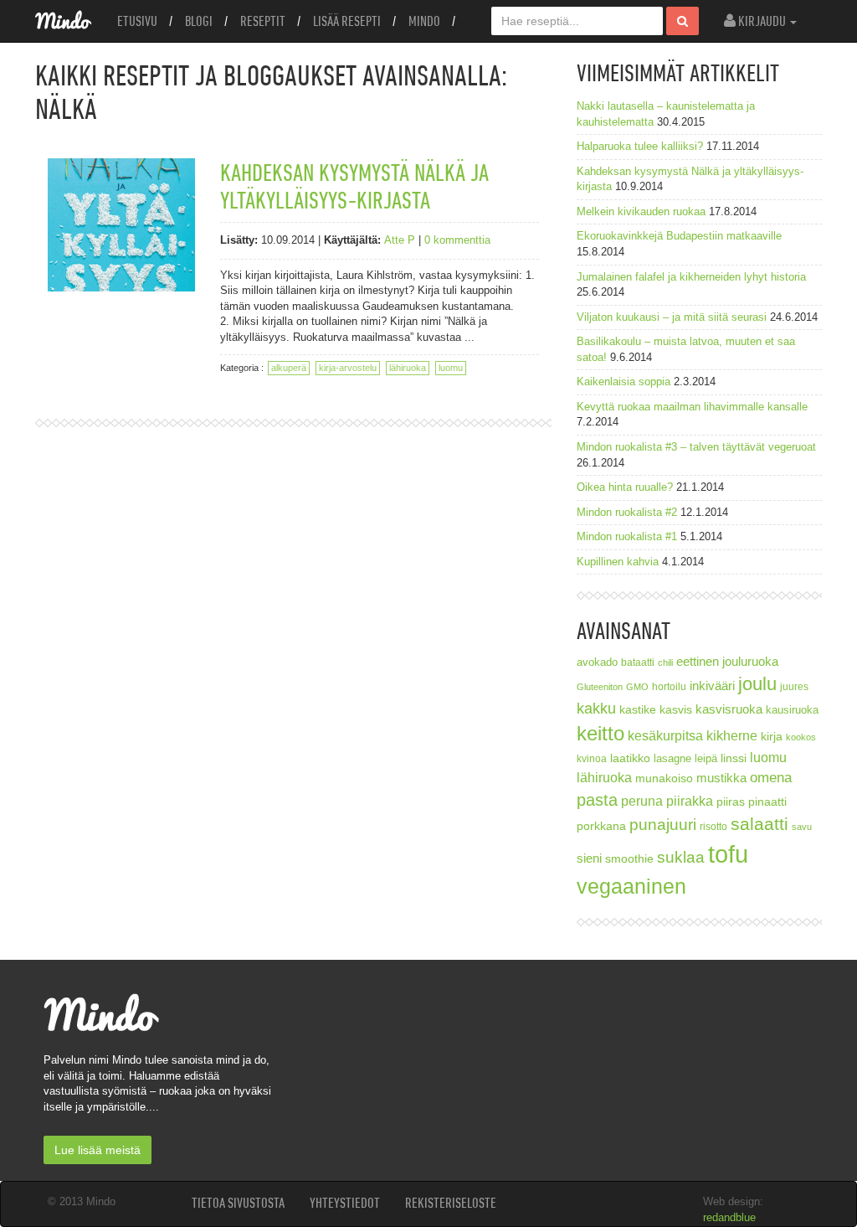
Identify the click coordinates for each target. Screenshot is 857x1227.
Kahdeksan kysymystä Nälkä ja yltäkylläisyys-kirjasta (354, 186)
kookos (801, 737)
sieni (589, 858)
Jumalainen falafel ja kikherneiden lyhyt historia (691, 277)
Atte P (399, 240)
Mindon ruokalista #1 (627, 536)
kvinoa (592, 758)
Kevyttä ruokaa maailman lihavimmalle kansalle (692, 406)
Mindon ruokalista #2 (627, 512)
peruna (642, 800)
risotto (713, 826)
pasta (597, 800)
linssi (734, 758)
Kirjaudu (762, 21)
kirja (772, 736)
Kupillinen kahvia (618, 561)
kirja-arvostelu (348, 368)
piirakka (689, 800)
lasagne (672, 759)
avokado (597, 662)
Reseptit (262, 21)
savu (802, 827)
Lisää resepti (347, 21)
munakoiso (664, 778)
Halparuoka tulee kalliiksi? (640, 146)
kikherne (731, 736)
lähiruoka (407, 368)
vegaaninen (631, 886)
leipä (706, 759)
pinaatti (767, 801)
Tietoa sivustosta (238, 1202)
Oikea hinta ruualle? (625, 487)
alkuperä (288, 368)
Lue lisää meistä (97, 1150)
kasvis (675, 710)
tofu (728, 854)
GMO (637, 687)
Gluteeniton (600, 687)
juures (794, 686)
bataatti (637, 662)
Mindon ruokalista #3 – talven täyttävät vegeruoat (696, 447)
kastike (637, 709)
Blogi (199, 21)
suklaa (681, 857)
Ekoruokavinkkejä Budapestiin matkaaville (679, 235)
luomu (451, 368)
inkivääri (712, 685)
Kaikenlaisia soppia (623, 381)
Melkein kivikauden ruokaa (641, 211)
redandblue (729, 1217)
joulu (757, 683)
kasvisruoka (728, 709)
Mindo (424, 21)
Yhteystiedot (345, 1202)
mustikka (721, 778)
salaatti (759, 823)
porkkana (601, 826)
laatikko (630, 758)
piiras (730, 801)
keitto (600, 733)
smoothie (629, 859)
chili (665, 662)
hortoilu (669, 686)
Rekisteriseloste (450, 1202)
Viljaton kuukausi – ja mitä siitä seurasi (672, 317)
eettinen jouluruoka (727, 661)
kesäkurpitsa (665, 736)
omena (771, 778)
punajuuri (662, 824)
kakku (596, 708)
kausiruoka (792, 710)
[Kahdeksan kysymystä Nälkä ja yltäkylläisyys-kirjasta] (121, 224)
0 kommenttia (457, 240)
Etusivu (137, 21)
